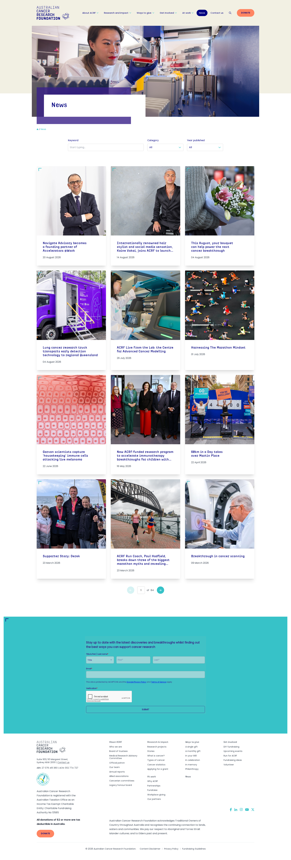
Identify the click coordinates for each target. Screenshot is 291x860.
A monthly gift (193, 751)
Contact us (217, 12)
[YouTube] (247, 809)
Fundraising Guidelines (194, 848)
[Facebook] (231, 809)
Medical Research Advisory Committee (123, 757)
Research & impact (157, 742)
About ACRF (89, 12)
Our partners (154, 799)
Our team (114, 767)
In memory (191, 764)
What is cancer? (156, 755)
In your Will (191, 755)
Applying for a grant (157, 769)
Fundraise (152, 790)
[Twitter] (252, 809)
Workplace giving (156, 794)
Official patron (117, 762)
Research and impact (116, 12)
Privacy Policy (171, 848)
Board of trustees (118, 751)
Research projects (156, 746)
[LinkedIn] (235, 809)
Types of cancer (156, 760)
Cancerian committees (121, 780)
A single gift (191, 746)
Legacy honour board (120, 785)
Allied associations (119, 776)
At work (186, 12)
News (202, 12)
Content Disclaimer (150, 848)
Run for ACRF (230, 755)
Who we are (115, 746)
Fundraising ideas (233, 760)
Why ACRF (152, 781)
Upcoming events (233, 751)
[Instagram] (241, 809)
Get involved (167, 12)
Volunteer (229, 764)
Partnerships (153, 785)
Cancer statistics (156, 764)
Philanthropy (192, 769)
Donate (245, 12)
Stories (150, 751)
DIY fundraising (231, 746)
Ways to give (144, 12)
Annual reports (117, 771)
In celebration (192, 760)
